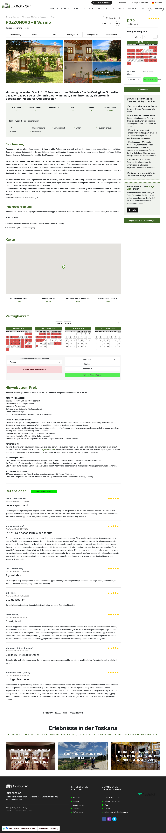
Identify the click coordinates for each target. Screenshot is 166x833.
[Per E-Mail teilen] (117, 23)
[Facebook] (104, 819)
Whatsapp (122, 3)
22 (41, 343)
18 (52, 340)
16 (45, 340)
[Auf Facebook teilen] (105, 23)
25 (89, 343)
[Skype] (114, 819)
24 (86, 343)
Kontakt (132, 210)
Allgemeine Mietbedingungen (116, 812)
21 (37, 343)
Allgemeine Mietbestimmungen (142, 220)
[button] (63, 267)
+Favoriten (112, 18)
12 (67, 340)
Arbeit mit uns (78, 805)
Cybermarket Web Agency (22, 811)
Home (8, 17)
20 (60, 340)
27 (71, 346)
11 (89, 337)
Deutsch (158, 3)
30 (45, 346)
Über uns (76, 798)
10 (86, 337)
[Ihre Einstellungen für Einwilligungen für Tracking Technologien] (4, 829)
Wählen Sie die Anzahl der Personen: (34, 359)
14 (74, 340)
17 (48, 340)
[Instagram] (109, 819)
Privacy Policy (11, 808)
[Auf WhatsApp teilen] (111, 23)
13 (71, 340)
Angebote (77, 808)
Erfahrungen (78, 812)
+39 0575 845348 (102, 3)
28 (37, 346)
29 (41, 346)
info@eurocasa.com (140, 3)
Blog (106, 805)
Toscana (16, 17)
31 (86, 346)
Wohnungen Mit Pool (29, 17)
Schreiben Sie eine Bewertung (44, 491)
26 (67, 346)
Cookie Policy (22, 808)
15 (78, 340)
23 (82, 343)
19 (56, 340)
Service (76, 801)
